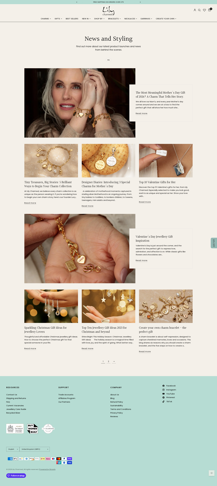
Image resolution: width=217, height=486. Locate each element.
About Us (114, 394)
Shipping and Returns (16, 398)
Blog (112, 398)
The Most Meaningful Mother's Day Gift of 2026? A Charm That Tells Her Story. (160, 94)
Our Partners (64, 402)
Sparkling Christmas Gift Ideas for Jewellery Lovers (45, 330)
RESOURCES (12, 387)
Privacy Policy (116, 412)
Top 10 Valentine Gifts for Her (157, 182)
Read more (142, 113)
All (108, 60)
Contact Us (11, 394)
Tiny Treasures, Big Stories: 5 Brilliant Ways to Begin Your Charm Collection (48, 184)
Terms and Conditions (120, 409)
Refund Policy (116, 402)
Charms (45, 18)
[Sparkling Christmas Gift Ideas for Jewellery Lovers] (51, 306)
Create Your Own (165, 18)
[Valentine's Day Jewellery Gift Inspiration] (79, 248)
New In (85, 18)
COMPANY (116, 387)
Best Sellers (72, 18)
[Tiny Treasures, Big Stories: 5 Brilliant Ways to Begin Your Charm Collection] (51, 160)
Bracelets (113, 18)
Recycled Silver (13, 412)
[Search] (199, 10)
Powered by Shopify (47, 469)
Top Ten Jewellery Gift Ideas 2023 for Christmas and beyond (104, 330)
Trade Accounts (65, 394)
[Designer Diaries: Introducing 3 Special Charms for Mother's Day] (108, 160)
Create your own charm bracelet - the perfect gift (162, 330)
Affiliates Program (66, 398)
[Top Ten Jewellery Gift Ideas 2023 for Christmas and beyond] (108, 306)
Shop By (98, 18)
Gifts (57, 18)
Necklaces (129, 18)
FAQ (8, 402)
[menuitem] (46, 19)
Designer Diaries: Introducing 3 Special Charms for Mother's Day (106, 184)
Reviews (114, 416)
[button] (214, 243)
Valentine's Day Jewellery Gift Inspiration (154, 239)
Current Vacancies (15, 405)
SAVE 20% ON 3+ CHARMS (108, 2)
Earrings (145, 18)
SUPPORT (63, 387)
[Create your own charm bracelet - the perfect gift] (166, 306)
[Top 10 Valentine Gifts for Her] (166, 160)
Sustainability (116, 405)
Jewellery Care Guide (16, 409)
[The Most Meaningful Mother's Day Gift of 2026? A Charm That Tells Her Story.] (79, 103)
